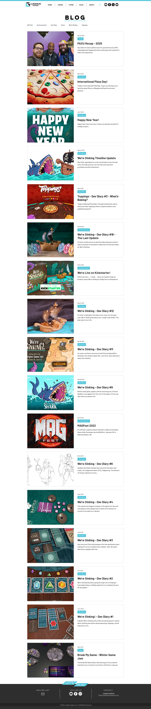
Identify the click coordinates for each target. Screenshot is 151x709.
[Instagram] (113, 4)
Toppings (85, 25)
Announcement (42, 25)
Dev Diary (54, 25)
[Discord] (105, 4)
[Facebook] (109, 4)
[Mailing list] (43, 694)
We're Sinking (73, 25)
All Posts (30, 25)
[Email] (116, 4)
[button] (60, 4)
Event (63, 25)
